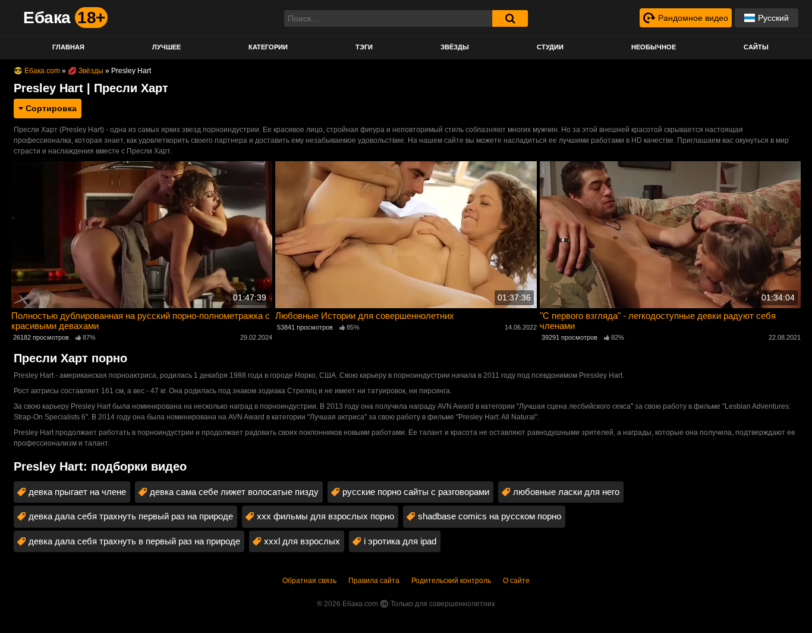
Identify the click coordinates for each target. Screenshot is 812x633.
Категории (268, 47)
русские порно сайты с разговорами (415, 492)
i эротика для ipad (400, 541)
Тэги (364, 47)
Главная (68, 47)
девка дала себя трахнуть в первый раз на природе (134, 541)
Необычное (653, 47)
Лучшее (166, 47)
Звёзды (454, 47)
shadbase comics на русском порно (489, 516)
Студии (550, 47)
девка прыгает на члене (77, 492)
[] (510, 18)
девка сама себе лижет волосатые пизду (234, 492)
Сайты (756, 47)
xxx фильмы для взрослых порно (325, 516)
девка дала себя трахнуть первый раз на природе (131, 516)
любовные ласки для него (566, 492)
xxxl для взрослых (302, 541)
